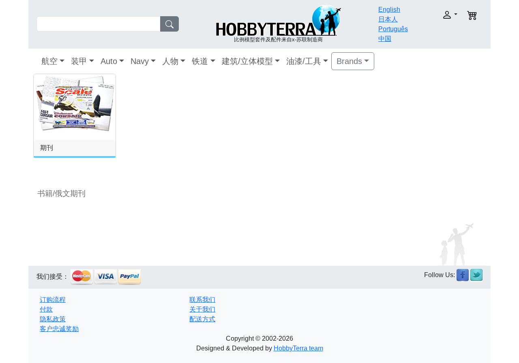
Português (393, 29)
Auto (109, 61)
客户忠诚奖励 (59, 328)
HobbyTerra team (298, 348)
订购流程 (53, 299)
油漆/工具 (303, 61)
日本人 (388, 19)
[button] (436, 15)
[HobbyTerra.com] (278, 19)
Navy (140, 61)
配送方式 (202, 319)
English (389, 9)
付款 (46, 309)
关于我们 (202, 309)
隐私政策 (53, 319)
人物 (170, 61)
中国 (384, 38)
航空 (49, 61)
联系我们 (202, 299)
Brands (349, 61)
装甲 (79, 61)
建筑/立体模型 (247, 61)
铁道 (200, 61)
